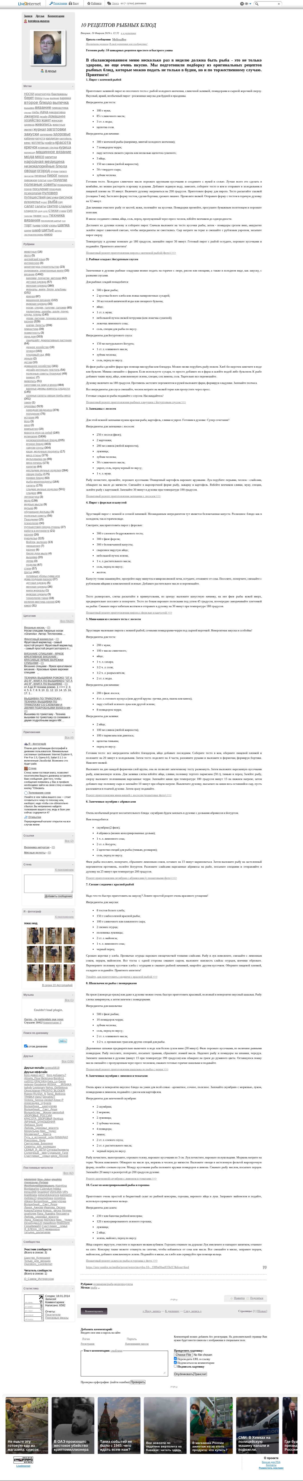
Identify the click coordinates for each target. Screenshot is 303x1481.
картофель (65, 138)
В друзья (50, 71)
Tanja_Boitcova (56, 1093)
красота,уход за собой (38, 432)
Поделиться (256, 1298)
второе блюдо (38, 102)
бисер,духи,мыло (37, 553)
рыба (52, 201)
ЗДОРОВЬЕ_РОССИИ (38, 1115)
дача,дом (30, 336)
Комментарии (56, 16)
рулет (44, 202)
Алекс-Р (58, 1100)
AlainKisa (61, 1185)
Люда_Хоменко (33, 1219)
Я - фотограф (37, 743)
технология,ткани (37, 598)
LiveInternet (30, 4)
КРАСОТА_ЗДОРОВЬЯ (38, 1118)
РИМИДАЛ (61, 1137)
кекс (27, 143)
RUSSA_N (39, 1093)
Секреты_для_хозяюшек (40, 1146)
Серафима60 (32, 1226)
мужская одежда (36, 303)
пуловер (50, 193)
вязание (43, 107)
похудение (40, 189)
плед (50, 180)
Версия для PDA (271, 1462)
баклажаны (59, 94)
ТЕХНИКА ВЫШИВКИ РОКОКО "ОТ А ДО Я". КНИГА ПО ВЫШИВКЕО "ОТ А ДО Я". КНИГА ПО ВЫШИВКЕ (48, 681)
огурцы (55, 171)
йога (27, 421)
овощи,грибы (34, 474)
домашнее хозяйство (37, 366)
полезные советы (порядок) (43, 373)
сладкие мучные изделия (42, 489)
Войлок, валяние (36, 542)
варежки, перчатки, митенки (43, 278)
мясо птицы (33, 455)
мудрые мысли (33, 504)
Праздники (31, 519)
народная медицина (44, 161)
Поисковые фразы (57, 1317)
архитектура (43, 94)
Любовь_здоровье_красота (41, 1128)
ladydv (28, 1087)
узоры (53, 225)
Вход (76, 3)
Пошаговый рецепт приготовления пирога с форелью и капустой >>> (129, 612)
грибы (35, 112)
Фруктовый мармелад (38, 639)
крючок (30, 147)
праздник (55, 189)
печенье (40, 175)
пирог (52, 175)
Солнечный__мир (35, 1152)
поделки (60, 180)
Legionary (39, 1087)
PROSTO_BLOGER (53, 1090)
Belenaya (47, 1078)
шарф (36, 230)
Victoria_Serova (33, 1100)
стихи (53, 210)
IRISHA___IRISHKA (59, 1084)
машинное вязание (53, 152)
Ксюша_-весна (52, 1210)
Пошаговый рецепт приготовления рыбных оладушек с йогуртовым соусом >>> (136, 402)
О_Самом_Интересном (39, 1279)
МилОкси (49, 1219)
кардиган (52, 138)
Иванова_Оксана (54, 1207)
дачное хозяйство (37, 347)
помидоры (64, 184)
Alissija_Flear (32, 1078)
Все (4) (69, 737)
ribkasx (28, 1201)
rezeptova (60, 1198)
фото (27, 255)
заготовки (56, 129)
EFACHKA (40, 1081)
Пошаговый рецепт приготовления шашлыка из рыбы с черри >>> (127, 1069)
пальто (63, 171)
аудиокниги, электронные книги (44, 270)
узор (44, 225)
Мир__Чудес (48, 1131)
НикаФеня (49, 1223)
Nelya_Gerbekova (57, 1087)
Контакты (271, 1465)
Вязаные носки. (34, 627)
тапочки (28, 216)
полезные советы (40, 184)
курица (65, 147)
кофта (50, 143)
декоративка (57, 112)
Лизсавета (62, 1213)
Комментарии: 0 (52, 1022)
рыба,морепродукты (39, 481)
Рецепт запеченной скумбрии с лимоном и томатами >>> (121, 1178)
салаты (40, 206)
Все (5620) (67, 621)
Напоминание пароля (137, 1343)
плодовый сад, (35, 354)
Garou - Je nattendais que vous (43, 1019)
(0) (48, 627)
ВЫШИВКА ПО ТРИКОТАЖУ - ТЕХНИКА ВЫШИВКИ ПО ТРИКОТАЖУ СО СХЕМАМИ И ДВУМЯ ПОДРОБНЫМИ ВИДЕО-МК (47, 703)
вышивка (29, 108)
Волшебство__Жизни (37, 1112)
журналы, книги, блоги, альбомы (46, 289)
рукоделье (32, 202)
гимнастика (60, 107)
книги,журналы (35, 590)
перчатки (29, 176)
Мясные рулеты (34, 852)
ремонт (30, 377)
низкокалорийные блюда (45, 166)
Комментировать (94, 1311)
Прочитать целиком (97, 44)
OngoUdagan (32, 1090)
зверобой (58, 1112)
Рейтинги (96, 3)
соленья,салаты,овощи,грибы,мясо (48, 395)
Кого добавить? (56, 1075)
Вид (248, 4)
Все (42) (68, 1173)
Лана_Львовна (46, 1213)
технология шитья (51, 220)
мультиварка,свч (36, 459)
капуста (40, 138)
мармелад (29, 152)
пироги (63, 175)
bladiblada (30, 1195)
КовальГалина (33, 1210)
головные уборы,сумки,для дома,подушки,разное (42, 578)
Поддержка (242, 4)
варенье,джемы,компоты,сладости (48, 388)
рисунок (65, 197)
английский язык (34, 259)
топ (63, 221)
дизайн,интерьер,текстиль (43, 369)
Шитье (28, 572)
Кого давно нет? (34, 1075)
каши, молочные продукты (42, 451)
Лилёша (58, 1118)
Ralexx (28, 1093)
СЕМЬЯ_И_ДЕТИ (35, 1149)
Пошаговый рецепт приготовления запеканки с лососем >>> (123, 496)
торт (28, 225)
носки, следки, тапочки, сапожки (46, 307)
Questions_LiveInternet (38, 1264)
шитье (47, 230)
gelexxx (28, 1084)
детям (28, 362)
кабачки (29, 138)
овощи (30, 171)
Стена (32, 768)
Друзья (40, 16)
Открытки (34, 817)
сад (60, 202)
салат (29, 206)
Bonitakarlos (31, 1188)
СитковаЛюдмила (58, 1149)
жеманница (52, 1229)
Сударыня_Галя (57, 1152)
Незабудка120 (33, 1223)
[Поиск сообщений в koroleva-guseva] (63, 1041)
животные (59, 124)
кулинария (30, 436)
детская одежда (36, 282)
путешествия (35, 197)
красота (63, 142)
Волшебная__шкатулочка (40, 1106)
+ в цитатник (128, 33)
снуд (39, 211)
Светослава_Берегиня (38, 1143)
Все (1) (69, 1000)
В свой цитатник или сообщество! (128, 44)
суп (69, 210)
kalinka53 (66, 1195)
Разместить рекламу (271, 1468)
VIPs (65, 1192)
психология (32, 193)
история (29, 417)
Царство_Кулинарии (37, 1257)
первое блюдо (35, 478)
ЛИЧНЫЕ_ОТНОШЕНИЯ (39, 1121)
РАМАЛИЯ (63, 1223)
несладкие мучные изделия (43, 470)
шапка (63, 225)
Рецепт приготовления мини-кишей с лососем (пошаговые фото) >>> (128, 795)
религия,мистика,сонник (39, 601)
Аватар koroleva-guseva (47, 47)
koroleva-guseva (26, 21)
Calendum (46, 1188)
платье (42, 180)
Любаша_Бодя (33, 1124)
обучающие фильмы (37, 511)
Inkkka (57, 1188)
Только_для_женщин (37, 1261)
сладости (30, 210)
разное (28, 534)
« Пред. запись (152, 1311)
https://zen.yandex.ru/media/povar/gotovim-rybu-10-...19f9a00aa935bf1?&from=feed (137, 1267)
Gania (62, 1081)
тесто (45, 216)
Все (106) (68, 1061)
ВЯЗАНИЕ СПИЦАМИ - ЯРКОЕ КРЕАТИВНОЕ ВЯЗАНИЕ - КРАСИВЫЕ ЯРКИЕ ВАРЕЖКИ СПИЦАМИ (44, 658)
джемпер (31, 116)
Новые (262, 1311)
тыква (36, 225)
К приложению (64, 869)
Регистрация (60, 3)
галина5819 (52, 1067)
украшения (33, 545)
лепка (29, 561)
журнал (39, 129)
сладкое (65, 206)
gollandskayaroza (48, 1195)
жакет (46, 120)
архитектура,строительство (41, 266)
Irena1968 (30, 1192)
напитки (51, 157)
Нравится (239, 1298)
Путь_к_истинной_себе (39, 1137)
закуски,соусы (35, 447)
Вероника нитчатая (36, 847)
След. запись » (193, 1311)
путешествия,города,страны (42, 527)
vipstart (48, 1100)
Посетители (53, 1314)
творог (37, 215)
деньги (28, 358)
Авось (115, 3)
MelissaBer (119, 39)
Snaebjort (43, 1192)
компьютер (31, 428)
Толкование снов (39, 792)
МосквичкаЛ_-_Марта (37, 1134)
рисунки (52, 197)
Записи (28, 16)
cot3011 (29, 1081)
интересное (31, 263)
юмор (48, 234)
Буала (47, 1103)
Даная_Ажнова (33, 1207)
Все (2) (69, 841)
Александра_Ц (33, 1103)
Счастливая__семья (37, 1156)
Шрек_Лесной (59, 1156)
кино (27, 425)
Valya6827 (48, 1096)
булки (46, 98)
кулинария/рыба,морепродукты (113, 1284)
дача (44, 112)
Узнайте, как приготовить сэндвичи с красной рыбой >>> (121, 976)
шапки (27, 230)
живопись (43, 124)
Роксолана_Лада (34, 1140)
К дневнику (172, 1311)
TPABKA (29, 1096)
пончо (28, 189)
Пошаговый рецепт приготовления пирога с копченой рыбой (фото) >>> (131, 252)
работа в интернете (36, 530)
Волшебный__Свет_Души (40, 1109)
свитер (52, 206)
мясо (39, 157)
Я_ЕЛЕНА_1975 (34, 1229)
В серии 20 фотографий (57, 985)
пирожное (30, 180)
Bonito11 (58, 1078)
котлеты (38, 143)
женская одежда (36, 285)
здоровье (62, 134)
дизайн (43, 116)
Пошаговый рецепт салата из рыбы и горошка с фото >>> (121, 1260)
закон (27, 402)
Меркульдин (31, 1131)
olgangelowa (45, 1198)
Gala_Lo (52, 1081)
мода (29, 156)
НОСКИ (29, 94)
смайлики (116, 1350)
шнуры (58, 230)
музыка (28, 508)
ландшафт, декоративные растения (49, 340)
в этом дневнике (37, 1046)
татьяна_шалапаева (37, 1232)
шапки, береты (35, 325)
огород (43, 171)
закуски (31, 134)
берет (29, 98)
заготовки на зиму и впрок (40, 385)
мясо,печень (34, 462)
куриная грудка (48, 147)
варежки (65, 98)
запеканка (46, 134)
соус (45, 211)
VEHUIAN (56, 1192)
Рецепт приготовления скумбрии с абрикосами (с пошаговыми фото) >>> (131, 878)
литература (31, 496)
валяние (54, 98)
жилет (28, 129)
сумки (62, 211)
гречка (27, 112)
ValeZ (38, 1096)
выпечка (61, 102)
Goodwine (40, 1084)
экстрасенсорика (33, 234)
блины (39, 98)
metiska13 (30, 1198)
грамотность (32, 332)
